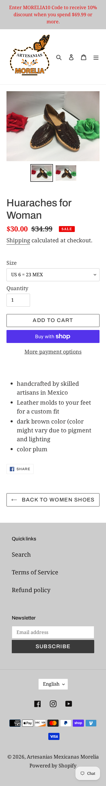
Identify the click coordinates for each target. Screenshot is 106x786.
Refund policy (31, 590)
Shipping (18, 240)
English (51, 684)
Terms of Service (35, 572)
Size (11, 262)
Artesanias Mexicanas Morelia (63, 756)
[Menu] (96, 57)
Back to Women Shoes (57, 500)
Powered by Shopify (53, 765)
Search (21, 554)
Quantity (17, 288)
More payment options (53, 351)
